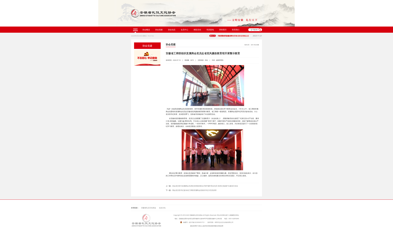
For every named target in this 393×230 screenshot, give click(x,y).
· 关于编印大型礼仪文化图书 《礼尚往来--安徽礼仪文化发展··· (240, 37)
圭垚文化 (162, 208)
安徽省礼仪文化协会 (148, 208)
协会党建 (159, 29)
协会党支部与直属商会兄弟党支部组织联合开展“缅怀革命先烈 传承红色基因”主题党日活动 (205, 186)
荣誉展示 (223, 29)
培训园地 (210, 29)
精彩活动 (197, 29)
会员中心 (184, 29)
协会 (255, 111)
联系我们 (235, 29)
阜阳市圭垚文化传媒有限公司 (224, 222)
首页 (252, 45)
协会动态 (171, 29)
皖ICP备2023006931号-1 (197, 222)
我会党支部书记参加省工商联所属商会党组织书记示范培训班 (194, 190)
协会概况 (146, 29)
